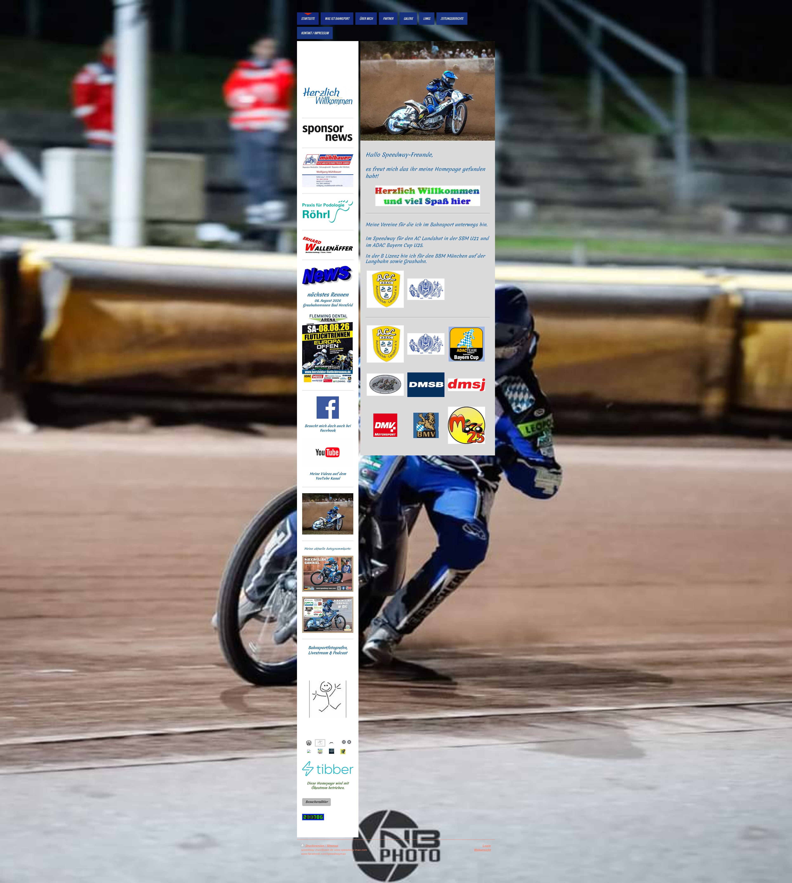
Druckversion (315, 845)
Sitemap (332, 845)
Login (487, 845)
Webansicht (483, 850)
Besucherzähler (316, 802)
